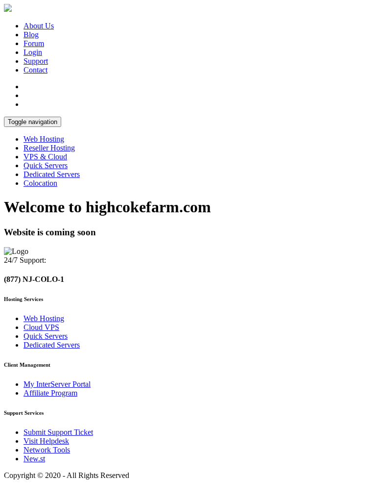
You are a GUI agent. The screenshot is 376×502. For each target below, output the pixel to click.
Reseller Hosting (49, 148)
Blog (31, 34)
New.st (34, 458)
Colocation (40, 183)
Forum (34, 43)
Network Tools (47, 450)
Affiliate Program (50, 393)
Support (36, 61)
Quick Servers (46, 165)
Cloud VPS (41, 327)
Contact (35, 70)
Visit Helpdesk (46, 441)
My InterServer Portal (57, 384)
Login (33, 52)
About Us (39, 26)
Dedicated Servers (52, 174)
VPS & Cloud (45, 156)
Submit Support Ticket (58, 432)
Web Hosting (44, 139)
